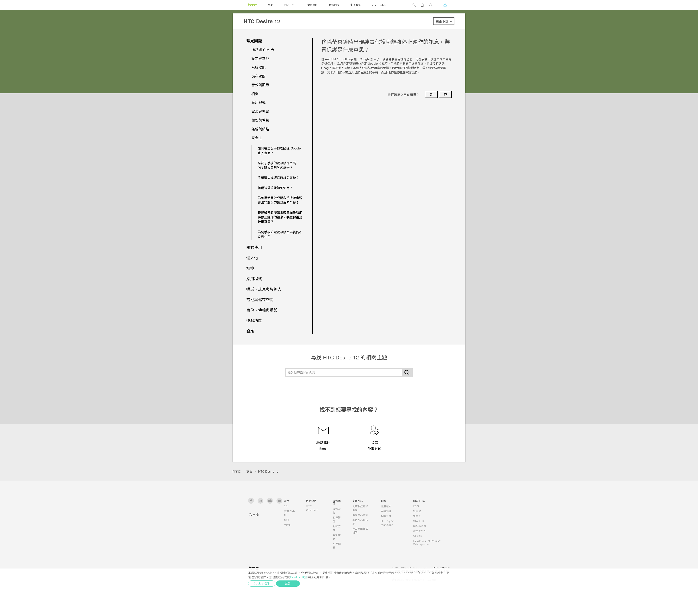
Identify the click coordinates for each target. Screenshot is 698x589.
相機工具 (386, 516)
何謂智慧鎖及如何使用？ (275, 187)
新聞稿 (417, 511)
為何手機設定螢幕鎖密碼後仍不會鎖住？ (280, 234)
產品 (270, 5)
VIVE (287, 525)
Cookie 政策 (298, 577)
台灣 (256, 515)
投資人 (417, 516)
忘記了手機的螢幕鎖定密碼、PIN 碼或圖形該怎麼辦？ (278, 165)
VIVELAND (379, 5)
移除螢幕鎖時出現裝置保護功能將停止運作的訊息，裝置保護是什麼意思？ (280, 217)
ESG (416, 506)
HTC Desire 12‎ (268, 471)
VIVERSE (290, 5)
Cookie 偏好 (262, 583)
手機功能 (386, 511)
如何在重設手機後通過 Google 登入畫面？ (279, 150)
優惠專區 (312, 5)
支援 (249, 471)
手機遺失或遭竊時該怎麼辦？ (278, 177)
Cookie (417, 535)
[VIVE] (445, 5)
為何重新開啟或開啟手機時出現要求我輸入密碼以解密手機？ (280, 200)
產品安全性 (419, 531)
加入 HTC (419, 521)
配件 (286, 520)
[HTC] (252, 5)
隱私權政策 (419, 526)
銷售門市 (334, 5)
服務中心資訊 (360, 515)
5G (286, 506)
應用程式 (386, 506)
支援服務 (355, 5)
